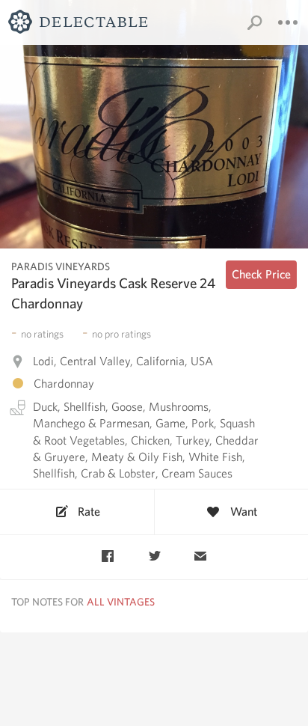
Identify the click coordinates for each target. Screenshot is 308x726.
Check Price (261, 274)
